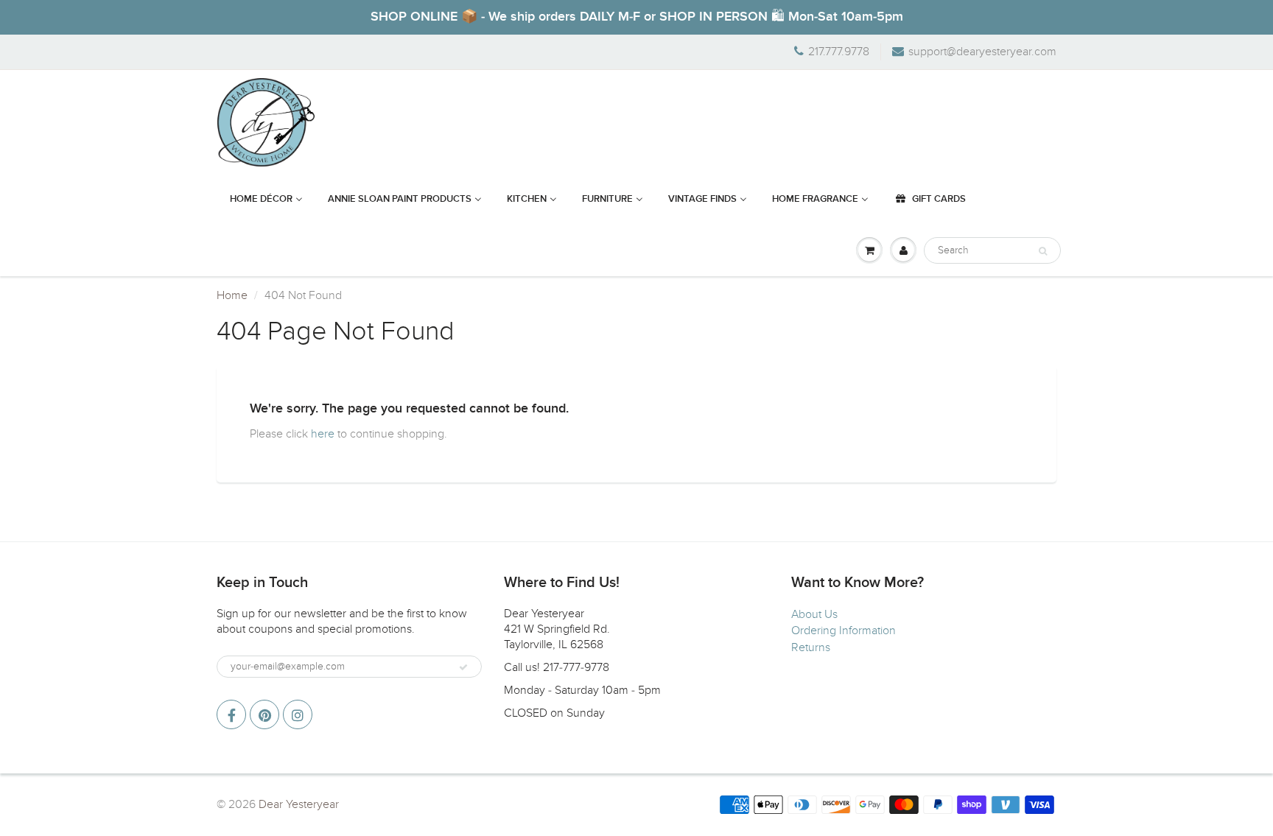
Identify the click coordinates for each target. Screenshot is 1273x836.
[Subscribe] (463, 667)
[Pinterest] (264, 714)
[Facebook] (231, 714)
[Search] (1043, 251)
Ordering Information (843, 630)
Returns (810, 647)
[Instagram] (297, 714)
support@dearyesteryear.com (982, 51)
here (322, 433)
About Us (814, 614)
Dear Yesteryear (299, 804)
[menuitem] (266, 199)
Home (232, 295)
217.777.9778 (838, 51)
